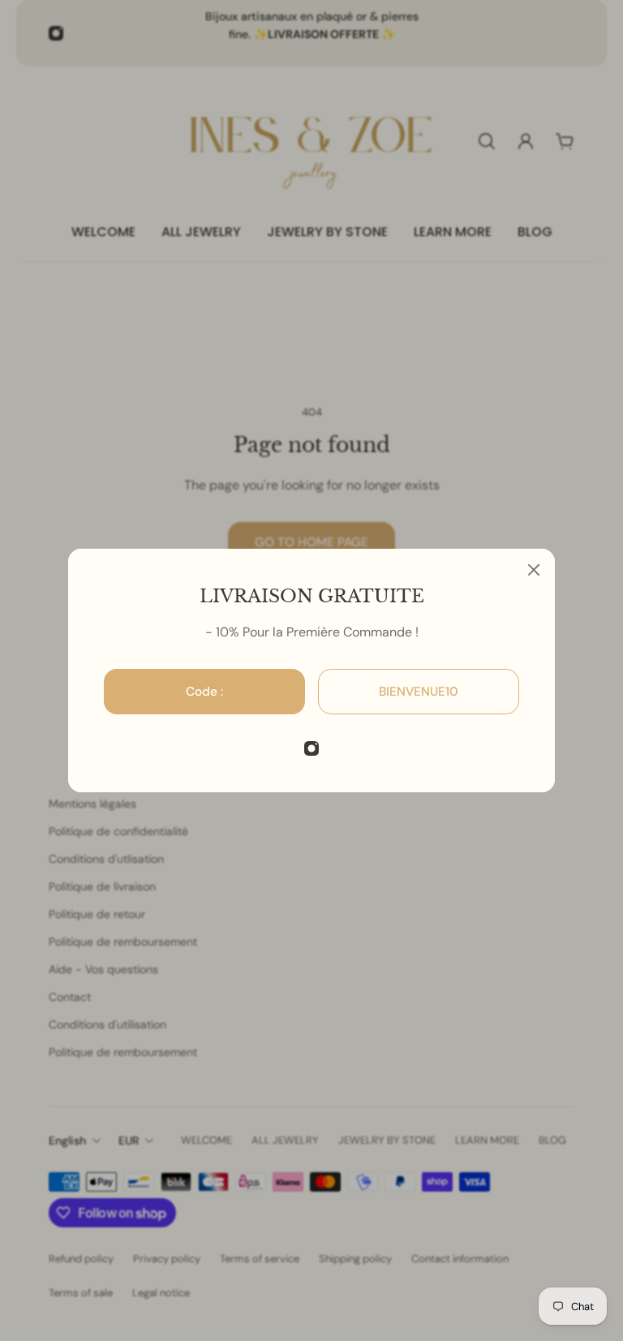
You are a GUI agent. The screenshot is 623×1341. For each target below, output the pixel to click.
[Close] (533, 569)
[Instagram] (311, 748)
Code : (204, 691)
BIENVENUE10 (418, 691)
